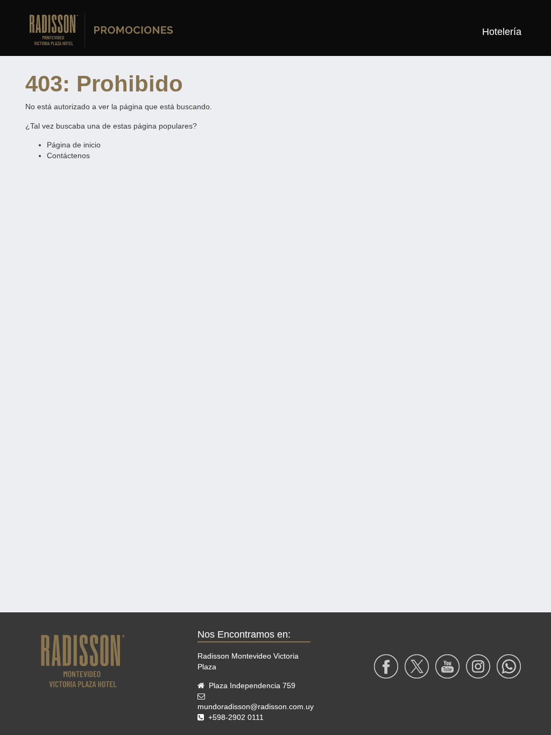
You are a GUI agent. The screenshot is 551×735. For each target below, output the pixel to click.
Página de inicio (74, 144)
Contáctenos (68, 155)
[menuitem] (502, 32)
